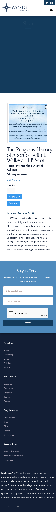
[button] (49, 3)
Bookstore (8, 388)
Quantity (11, 185)
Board (6, 359)
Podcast (7, 430)
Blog (6, 426)
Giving (6, 422)
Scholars (7, 363)
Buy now (13, 203)
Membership (9, 417)
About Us (8, 350)
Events (7, 401)
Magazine (8, 392)
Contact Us (9, 435)
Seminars (8, 384)
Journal (7, 397)
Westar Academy (11, 451)
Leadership (8, 354)
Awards (7, 367)
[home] (21, 9)
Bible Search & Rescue (13, 455)
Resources (8, 460)
